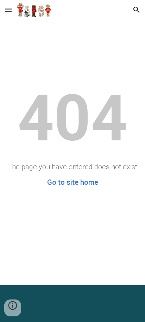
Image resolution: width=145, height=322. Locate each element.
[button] (8, 9)
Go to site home (72, 182)
